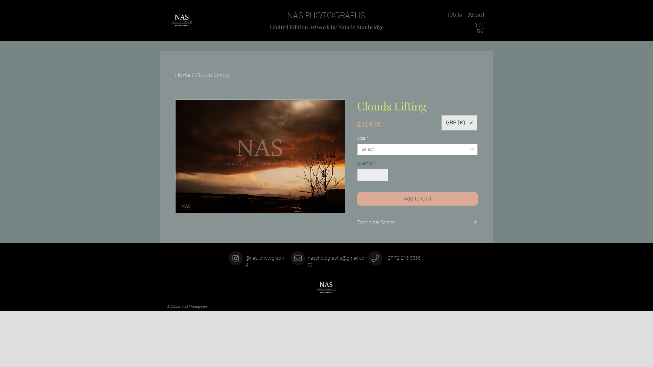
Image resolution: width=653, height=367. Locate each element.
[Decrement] (362, 175)
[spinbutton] (373, 175)
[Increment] (384, 175)
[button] (480, 28)
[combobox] (417, 149)
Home (182, 75)
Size (362, 138)
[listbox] (459, 122)
